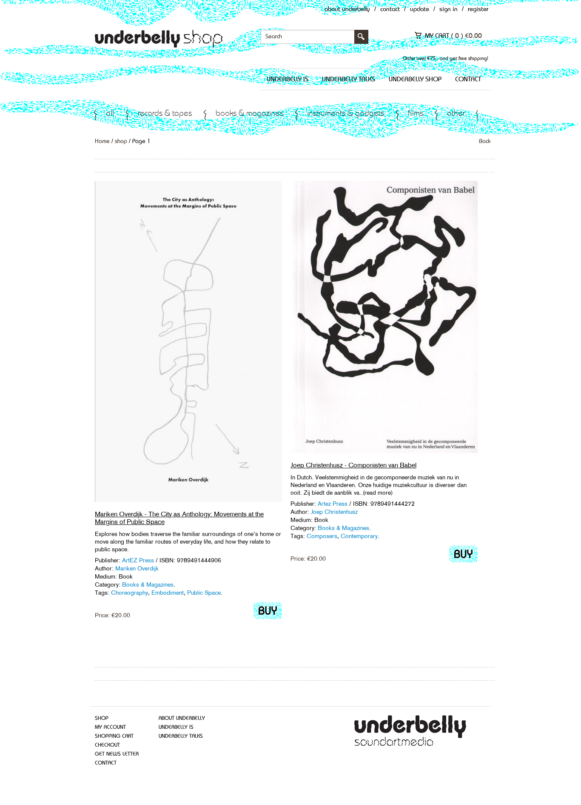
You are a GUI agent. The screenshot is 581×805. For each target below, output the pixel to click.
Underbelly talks (348, 79)
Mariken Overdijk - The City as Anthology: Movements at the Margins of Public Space (179, 518)
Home (102, 141)
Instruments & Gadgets (345, 114)
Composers (322, 536)
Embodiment (167, 592)
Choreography (129, 592)
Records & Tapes (165, 114)
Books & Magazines (249, 114)
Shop (101, 718)
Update (419, 9)
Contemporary (359, 536)
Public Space (204, 592)
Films (415, 114)
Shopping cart (114, 736)
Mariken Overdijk (137, 568)
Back (484, 141)
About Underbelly (347, 9)
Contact (390, 9)
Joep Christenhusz (334, 511)
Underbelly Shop (415, 79)
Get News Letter (117, 754)
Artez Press (332, 503)
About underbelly (182, 718)
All (110, 114)
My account (110, 727)
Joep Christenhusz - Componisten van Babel (353, 465)
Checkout (107, 745)
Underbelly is (287, 79)
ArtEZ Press (138, 560)
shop (121, 141)
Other (456, 114)
